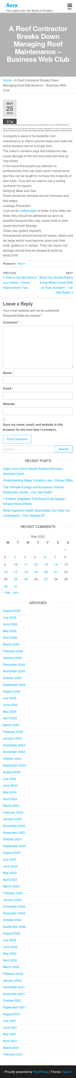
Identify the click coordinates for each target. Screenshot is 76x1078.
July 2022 (9, 940)
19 (36, 572)
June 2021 (10, 1027)
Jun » (16, 592)
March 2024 (11, 805)
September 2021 (14, 1007)
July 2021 (9, 1020)
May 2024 (10, 792)
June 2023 (10, 866)
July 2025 (9, 698)
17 (16, 572)
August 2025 (11, 691)
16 (6, 572)
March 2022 (11, 967)
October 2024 (12, 758)
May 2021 (10, 1034)
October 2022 (12, 920)
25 (26, 579)
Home (7, 80)
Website (9, 404)
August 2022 (11, 933)
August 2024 (11, 772)
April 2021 (10, 1041)
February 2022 (13, 973)
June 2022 (10, 947)
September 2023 (14, 846)
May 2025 (10, 711)
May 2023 (10, 872)
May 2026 (10, 631)
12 (36, 564)
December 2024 (14, 745)
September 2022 (14, 926)
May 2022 (10, 953)
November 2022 (14, 913)
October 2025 (12, 678)
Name (8, 373)
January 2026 (12, 657)
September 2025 (14, 684)
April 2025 (10, 718)
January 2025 (12, 738)
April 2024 (10, 799)
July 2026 (9, 617)
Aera (12, 5)
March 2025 (11, 725)
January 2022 (12, 980)
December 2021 (14, 987)
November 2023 (14, 832)
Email (8, 388)
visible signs (28, 210)
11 (26, 564)
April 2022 (10, 960)
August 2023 (11, 852)
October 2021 (12, 1000)
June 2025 (10, 704)
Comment (11, 322)
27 (46, 579)
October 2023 (12, 839)
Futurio (67, 1071)
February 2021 (13, 1054)
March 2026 (11, 644)
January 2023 (12, 899)
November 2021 (14, 994)
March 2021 (11, 1047)
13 (46, 564)
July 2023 (9, 859)
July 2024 (9, 778)
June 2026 (10, 624)
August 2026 (11, 610)
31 (16, 586)
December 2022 (14, 906)
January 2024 (12, 819)
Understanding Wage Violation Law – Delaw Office (38, 480)
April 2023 (10, 879)
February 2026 (13, 651)
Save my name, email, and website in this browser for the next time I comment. (33, 427)
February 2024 (13, 812)
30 (6, 586)
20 (46, 572)
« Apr (6, 592)
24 (16, 579)
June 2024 (10, 785)
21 (56, 572)
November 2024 (14, 751)
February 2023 (13, 893)
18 (26, 572)
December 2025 (14, 664)
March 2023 (11, 886)
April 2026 (10, 637)
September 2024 (14, 765)
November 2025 (14, 671)
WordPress (40, 1071)
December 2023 (14, 825)
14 (56, 564)
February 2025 (13, 731)
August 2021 (11, 1014)
